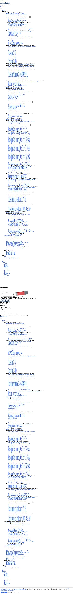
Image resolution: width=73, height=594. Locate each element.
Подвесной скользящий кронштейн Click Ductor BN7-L (17, 168)
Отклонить (10, 592)
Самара (5, 274)
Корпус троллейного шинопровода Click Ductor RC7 (17, 433)
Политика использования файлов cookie (11, 568)
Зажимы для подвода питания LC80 (14, 32)
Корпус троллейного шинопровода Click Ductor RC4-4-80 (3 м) (19, 134)
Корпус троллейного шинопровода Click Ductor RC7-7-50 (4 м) (19, 160)
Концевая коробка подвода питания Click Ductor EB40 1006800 (19, 181)
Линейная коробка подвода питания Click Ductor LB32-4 (18, 190)
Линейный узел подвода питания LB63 (15, 25)
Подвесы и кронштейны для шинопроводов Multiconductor (16, 15)
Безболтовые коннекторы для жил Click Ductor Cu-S (17, 176)
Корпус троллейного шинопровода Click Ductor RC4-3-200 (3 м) (19, 137)
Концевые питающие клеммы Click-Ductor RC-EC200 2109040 (18, 185)
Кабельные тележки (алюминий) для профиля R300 (15, 244)
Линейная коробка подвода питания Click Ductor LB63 (17, 189)
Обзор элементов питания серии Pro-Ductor (15, 223)
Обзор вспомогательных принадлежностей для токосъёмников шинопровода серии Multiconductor (25, 81)
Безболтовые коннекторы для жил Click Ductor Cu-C (17, 175)
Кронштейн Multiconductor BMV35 (14, 82)
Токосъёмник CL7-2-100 (12, 57)
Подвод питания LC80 (12, 110)
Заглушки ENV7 (11, 41)
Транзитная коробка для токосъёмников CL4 (15, 116)
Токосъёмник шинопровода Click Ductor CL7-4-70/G (17, 198)
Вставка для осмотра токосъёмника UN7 (15, 42)
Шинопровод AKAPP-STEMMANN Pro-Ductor (14, 212)
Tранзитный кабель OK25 (12, 34)
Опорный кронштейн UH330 (13, 99)
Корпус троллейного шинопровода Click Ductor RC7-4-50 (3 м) (19, 453)
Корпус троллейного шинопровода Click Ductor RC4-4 (17, 126)
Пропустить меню (3, 6)
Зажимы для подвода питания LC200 (14, 33)
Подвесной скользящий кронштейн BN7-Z (15, 402)
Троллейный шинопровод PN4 (13, 90)
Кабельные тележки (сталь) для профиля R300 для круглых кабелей (17, 242)
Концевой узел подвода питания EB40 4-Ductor (16, 103)
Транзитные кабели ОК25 (12, 107)
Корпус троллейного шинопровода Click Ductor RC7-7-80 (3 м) (19, 150)
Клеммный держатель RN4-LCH (13, 109)
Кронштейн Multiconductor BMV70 (14, 83)
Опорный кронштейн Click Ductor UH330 (15, 480)
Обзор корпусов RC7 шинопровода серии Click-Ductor (17, 132)
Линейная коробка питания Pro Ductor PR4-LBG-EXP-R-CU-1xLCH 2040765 (21, 231)
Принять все (4, 592)
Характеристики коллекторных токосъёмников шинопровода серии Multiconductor (22, 46)
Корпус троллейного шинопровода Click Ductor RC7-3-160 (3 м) (19, 147)
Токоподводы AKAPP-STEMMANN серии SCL (12, 235)
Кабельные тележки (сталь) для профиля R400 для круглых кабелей (17, 240)
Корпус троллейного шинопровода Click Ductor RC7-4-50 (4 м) (19, 154)
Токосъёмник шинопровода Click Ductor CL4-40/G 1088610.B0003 (19, 207)
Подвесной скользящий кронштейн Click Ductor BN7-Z (17, 167)
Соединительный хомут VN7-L (13, 97)
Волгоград (6, 264)
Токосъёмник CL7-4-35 (12, 358)
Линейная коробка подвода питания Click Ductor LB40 (17, 188)
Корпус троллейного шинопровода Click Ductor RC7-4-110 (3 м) (19, 145)
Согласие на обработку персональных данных (12, 258)
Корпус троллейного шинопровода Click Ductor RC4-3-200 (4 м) (19, 143)
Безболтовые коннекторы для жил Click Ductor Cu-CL (17, 177)
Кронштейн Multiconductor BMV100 (14, 84)
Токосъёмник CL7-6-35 (12, 50)
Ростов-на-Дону (7, 273)
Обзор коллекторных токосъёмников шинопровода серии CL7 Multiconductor (21, 64)
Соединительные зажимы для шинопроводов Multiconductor (16, 325)
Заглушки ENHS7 (11, 40)
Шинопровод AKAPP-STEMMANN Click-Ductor (14, 119)
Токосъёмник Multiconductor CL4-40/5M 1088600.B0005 (17, 74)
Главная (3, 10)
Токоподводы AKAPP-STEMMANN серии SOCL (12, 547)
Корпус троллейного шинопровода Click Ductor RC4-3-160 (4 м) (19, 142)
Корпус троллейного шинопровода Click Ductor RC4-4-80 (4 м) (19, 139)
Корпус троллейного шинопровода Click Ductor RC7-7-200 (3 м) (19, 153)
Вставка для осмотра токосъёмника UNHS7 (15, 43)
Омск (5, 271)
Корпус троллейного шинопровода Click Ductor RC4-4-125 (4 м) (19, 141)
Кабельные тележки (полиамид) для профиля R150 (15, 248)
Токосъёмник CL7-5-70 (12, 55)
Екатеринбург (6, 266)
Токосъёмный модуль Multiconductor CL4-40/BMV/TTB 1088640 (19, 79)
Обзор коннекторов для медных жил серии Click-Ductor (17, 174)
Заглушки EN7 (10, 348)
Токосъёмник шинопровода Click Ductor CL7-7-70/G (17, 200)
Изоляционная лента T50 (12, 98)
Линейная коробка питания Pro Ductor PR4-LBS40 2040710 (18, 224)
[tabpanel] (36, 5)
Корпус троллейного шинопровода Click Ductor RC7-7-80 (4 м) (19, 470)
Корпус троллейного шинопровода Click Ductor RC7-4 (17, 127)
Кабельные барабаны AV (10, 253)
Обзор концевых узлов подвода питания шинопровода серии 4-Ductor (20, 412)
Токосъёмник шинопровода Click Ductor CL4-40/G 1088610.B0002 (19, 206)
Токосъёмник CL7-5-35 (12, 49)
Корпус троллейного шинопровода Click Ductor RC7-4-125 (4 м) (19, 157)
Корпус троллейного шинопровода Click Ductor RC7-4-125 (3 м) (19, 146)
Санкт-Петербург (7, 275)
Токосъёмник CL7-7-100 (12, 62)
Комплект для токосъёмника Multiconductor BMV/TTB (17, 85)
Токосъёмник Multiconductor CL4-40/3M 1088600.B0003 (17, 72)
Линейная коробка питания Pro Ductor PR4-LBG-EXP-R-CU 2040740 (20, 230)
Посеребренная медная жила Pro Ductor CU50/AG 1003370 (18, 221)
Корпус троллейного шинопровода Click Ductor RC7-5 (17, 128)
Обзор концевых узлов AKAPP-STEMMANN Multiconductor (18, 327)
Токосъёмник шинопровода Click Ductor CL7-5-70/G (17, 199)
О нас (5, 256)
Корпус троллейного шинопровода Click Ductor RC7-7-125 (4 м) (19, 162)
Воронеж (5, 265)
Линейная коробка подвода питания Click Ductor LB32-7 (18, 191)
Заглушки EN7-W (11, 39)
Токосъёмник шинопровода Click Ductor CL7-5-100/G (17, 202)
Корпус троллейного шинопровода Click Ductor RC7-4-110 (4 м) (19, 156)
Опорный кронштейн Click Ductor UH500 (15, 171)
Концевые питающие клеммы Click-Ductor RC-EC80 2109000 (18, 183)
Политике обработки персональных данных (7, 590)
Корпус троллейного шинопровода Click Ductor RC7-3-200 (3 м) (19, 148)
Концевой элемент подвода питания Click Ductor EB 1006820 (18, 182)
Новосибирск (6, 270)
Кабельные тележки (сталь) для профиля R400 (14, 241)
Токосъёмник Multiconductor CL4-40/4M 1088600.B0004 (17, 73)
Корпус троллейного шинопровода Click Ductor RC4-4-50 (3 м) (19, 133)
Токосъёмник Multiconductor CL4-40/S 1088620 (16, 75)
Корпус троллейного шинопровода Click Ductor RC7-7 (17, 129)
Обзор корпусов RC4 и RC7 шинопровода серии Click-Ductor (18, 435)
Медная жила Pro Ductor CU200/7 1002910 (15, 220)
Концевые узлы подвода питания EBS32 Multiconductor (17, 18)
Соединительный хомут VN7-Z (13, 96)
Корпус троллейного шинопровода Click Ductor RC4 (17, 123)
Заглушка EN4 (10, 112)
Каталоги (4, 261)
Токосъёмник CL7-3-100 (12, 58)
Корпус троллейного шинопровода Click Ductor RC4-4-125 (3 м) (19, 135)
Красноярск (6, 578)
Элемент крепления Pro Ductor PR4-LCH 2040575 (16, 232)
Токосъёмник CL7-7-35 (12, 51)
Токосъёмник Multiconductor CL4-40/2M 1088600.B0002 (17, 71)
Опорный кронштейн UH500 (13, 100)
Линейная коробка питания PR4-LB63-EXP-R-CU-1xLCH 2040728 (19, 537)
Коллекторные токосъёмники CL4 (14, 115)
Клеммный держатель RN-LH (13, 111)
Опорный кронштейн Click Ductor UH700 (15, 172)
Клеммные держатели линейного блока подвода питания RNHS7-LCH (20, 28)
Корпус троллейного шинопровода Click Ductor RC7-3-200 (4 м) (19, 159)
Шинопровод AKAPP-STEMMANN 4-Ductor (14, 87)
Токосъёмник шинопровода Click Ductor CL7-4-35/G (17, 195)
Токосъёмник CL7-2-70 (12, 52)
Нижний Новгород (7, 269)
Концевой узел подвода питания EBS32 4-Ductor (16, 104)
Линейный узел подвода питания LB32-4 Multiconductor (17, 26)
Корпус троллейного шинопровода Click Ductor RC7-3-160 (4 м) (19, 158)
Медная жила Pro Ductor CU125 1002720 (15, 218)
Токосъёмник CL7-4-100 (12, 59)
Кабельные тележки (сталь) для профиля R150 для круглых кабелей (17, 246)
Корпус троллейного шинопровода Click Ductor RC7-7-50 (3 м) (19, 149)
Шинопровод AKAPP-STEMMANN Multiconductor (15, 13)
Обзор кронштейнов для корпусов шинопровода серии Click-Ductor (19, 166)
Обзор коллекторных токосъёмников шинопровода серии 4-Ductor (19, 114)
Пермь (5, 272)
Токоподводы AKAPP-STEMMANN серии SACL (12, 236)
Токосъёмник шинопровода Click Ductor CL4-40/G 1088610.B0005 (19, 209)
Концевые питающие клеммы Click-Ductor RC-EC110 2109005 (18, 184)
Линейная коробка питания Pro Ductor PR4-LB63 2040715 (18, 225)
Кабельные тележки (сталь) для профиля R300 (14, 243)
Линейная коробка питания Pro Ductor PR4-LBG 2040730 (18, 228)
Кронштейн (10, 117)
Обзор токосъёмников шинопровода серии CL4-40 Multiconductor (19, 379)
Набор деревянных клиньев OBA (14, 44)
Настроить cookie (16, 592)
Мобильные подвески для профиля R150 (13, 245)
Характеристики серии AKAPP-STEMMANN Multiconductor (16, 14)
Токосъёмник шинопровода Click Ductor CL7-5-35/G (17, 196)
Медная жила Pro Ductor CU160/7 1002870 (15, 219)
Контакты (4, 260)
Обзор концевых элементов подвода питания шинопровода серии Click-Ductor (21, 179)
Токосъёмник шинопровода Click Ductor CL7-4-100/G (17, 201)
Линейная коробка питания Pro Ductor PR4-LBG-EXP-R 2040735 (19, 229)
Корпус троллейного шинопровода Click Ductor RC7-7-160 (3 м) (19, 462)
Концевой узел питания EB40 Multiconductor (15, 19)
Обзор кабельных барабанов (11, 251)
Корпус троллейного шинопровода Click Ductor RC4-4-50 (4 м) (19, 138)
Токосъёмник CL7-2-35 (12, 47)
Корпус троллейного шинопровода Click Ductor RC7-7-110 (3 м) (19, 151)
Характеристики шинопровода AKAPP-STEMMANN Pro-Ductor (19, 214)
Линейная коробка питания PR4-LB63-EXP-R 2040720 (17, 226)
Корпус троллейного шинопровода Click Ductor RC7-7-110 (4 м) (19, 161)
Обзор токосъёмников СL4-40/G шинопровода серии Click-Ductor (19, 514)
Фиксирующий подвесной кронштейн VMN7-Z (16, 94)
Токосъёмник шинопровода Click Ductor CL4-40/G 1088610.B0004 (19, 208)
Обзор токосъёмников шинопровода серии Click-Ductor (17, 504)
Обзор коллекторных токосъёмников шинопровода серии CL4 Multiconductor (21, 66)
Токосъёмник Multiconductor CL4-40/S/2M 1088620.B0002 (18, 76)
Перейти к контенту (3, 0)
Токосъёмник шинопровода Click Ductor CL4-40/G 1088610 (18, 205)
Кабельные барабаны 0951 (10, 252)
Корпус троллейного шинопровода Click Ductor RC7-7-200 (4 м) (19, 164)
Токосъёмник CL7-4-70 (12, 54)
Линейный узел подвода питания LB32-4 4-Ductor (16, 106)
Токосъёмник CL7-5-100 (12, 60)
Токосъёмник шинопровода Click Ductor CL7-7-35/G (17, 197)
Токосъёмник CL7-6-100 (12, 61)
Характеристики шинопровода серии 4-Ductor (16, 89)
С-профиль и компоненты (10, 249)
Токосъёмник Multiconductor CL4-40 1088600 (15, 70)
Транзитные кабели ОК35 (12, 108)
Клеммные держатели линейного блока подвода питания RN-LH (19, 29)
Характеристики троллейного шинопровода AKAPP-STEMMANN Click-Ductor (21, 121)
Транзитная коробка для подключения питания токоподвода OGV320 (20, 36)
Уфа (5, 276)
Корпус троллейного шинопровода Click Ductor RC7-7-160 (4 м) (19, 163)
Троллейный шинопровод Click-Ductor (14, 122)
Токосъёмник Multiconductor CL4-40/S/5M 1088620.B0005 (18, 388)
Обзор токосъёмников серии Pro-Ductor (15, 234)
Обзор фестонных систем (10, 239)
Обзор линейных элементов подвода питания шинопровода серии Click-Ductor (21, 187)
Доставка (4, 262)
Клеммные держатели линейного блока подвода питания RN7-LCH (19, 27)
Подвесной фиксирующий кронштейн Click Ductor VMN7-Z (18, 169)
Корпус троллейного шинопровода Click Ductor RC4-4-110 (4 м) (19, 140)
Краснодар (6, 268)
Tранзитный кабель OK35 (12, 35)
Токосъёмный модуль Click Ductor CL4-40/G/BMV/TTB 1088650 (19, 210)
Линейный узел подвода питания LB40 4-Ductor (16, 105)
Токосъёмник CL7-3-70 (12, 53)
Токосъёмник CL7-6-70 (12, 56)
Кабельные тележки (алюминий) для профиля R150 (15, 557)
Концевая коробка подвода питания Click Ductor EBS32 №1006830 (19, 180)
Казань (5, 267)
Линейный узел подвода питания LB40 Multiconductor (17, 24)
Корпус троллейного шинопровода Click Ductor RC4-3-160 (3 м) (19, 136)
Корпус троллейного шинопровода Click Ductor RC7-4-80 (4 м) (19, 155)
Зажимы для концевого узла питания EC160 (15, 21)
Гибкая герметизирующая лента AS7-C (15, 130)
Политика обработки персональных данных (11, 257)
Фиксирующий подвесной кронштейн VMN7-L (16, 95)
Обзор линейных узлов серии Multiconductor (15, 23)
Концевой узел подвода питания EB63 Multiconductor (17, 20)
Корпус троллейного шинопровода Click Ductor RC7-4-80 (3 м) (19, 144)
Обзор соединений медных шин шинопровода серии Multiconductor (19, 31)
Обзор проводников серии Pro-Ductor (14, 216)
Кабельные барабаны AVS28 (11, 254)
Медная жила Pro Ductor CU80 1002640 (15, 527)
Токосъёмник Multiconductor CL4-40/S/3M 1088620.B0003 (18, 77)
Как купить (4, 259)
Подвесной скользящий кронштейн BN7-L (15, 93)
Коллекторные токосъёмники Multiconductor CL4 (16, 67)
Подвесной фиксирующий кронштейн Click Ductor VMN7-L (18, 170)
